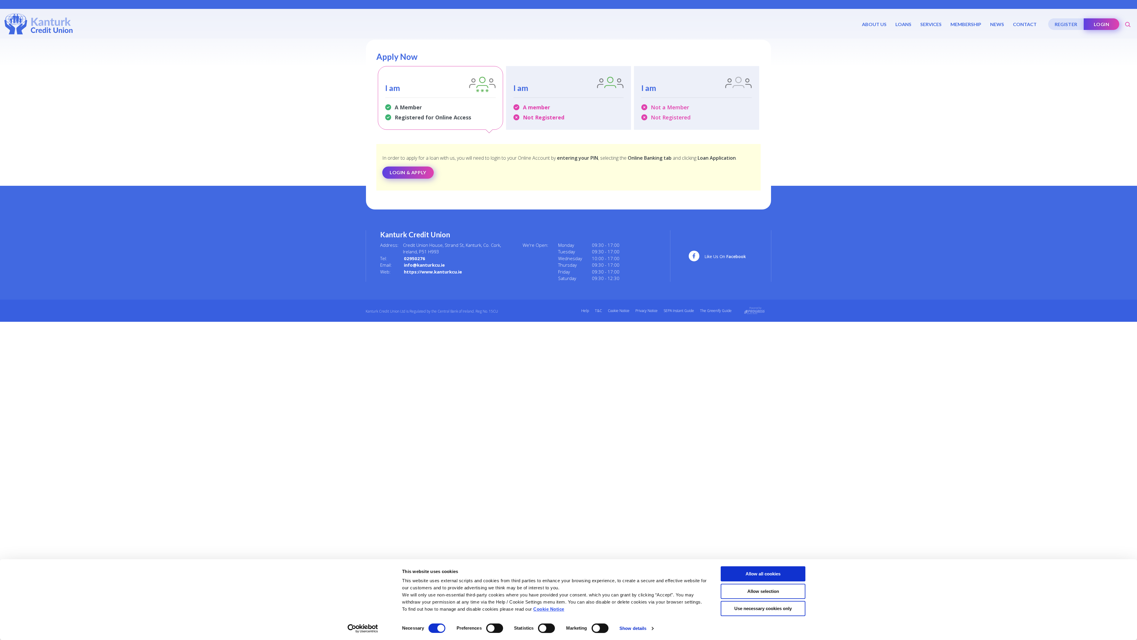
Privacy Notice (646, 310)
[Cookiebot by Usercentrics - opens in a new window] (363, 628)
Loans (903, 24)
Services (931, 24)
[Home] (38, 23)
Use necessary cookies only (763, 608)
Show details (632, 628)
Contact (1025, 24)
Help (585, 310)
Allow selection (763, 591)
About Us (874, 24)
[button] (1128, 22)
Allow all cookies (763, 573)
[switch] (494, 628)
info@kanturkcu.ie (424, 265)
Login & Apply (408, 172)
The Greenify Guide (716, 310)
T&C (598, 310)
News (997, 24)
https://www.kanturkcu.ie (433, 272)
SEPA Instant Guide (679, 310)
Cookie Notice (548, 609)
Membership (965, 24)
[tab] (440, 98)
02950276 (414, 258)
